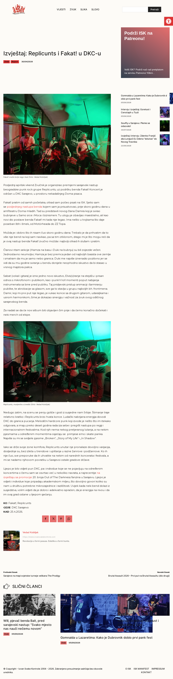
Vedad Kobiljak (30, 532)
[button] (168, 21)
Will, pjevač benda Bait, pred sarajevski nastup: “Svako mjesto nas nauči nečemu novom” (27, 624)
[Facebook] (45, 518)
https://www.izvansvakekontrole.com (39, 537)
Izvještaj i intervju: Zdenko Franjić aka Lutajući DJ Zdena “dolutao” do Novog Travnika (139, 138)
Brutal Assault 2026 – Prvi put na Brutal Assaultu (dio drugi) (139, 575)
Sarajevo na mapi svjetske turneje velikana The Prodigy (31, 575)
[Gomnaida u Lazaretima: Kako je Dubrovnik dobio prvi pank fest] (106, 613)
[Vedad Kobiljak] (11, 541)
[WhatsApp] (68, 518)
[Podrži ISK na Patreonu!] (145, 52)
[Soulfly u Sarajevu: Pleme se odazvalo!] (165, 125)
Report (15, 61)
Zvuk (6, 61)
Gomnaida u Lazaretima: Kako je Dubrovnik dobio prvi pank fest (106, 637)
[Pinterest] (61, 518)
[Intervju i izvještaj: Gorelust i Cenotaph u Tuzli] (165, 112)
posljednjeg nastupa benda (24, 206)
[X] (53, 518)
